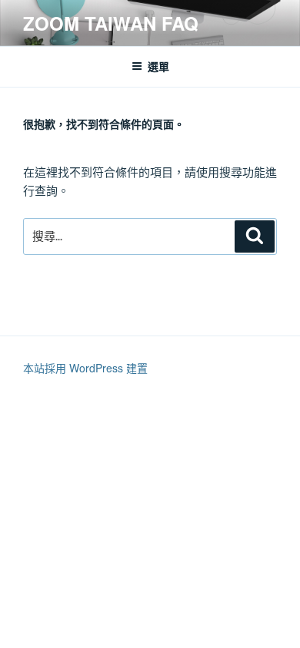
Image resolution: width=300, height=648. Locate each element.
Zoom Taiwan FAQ (110, 23)
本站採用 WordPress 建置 (85, 367)
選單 (158, 66)
